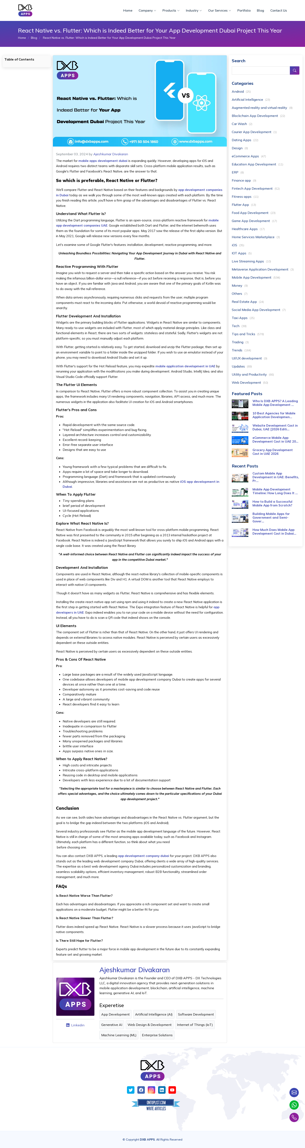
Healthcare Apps (248, 229)
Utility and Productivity (253, 374)
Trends (241, 350)
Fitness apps (245, 196)
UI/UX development (249, 358)
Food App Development (254, 213)
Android (241, 91)
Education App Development (257, 164)
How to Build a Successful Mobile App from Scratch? (272, 503)
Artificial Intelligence (251, 99)
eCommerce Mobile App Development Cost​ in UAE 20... (275, 439)
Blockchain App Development (258, 116)
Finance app (244, 180)
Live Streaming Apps (251, 261)
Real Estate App (248, 302)
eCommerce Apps (249, 156)
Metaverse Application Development (263, 269)
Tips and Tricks (248, 334)
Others (240, 293)
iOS (238, 245)
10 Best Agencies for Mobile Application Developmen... (274, 415)
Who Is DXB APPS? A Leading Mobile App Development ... (275, 403)
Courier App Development (254, 132)
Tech (239, 326)
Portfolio (244, 10)
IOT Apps (242, 253)
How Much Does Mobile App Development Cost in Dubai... (274, 531)
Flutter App (244, 205)
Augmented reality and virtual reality (262, 108)
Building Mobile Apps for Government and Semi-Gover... (271, 517)
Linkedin (77, 1025)
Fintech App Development (256, 188)
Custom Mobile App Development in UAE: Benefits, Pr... (276, 477)
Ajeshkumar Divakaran (110, 154)
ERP (238, 172)
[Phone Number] (294, 1117)
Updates (242, 366)
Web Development (250, 382)
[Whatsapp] (294, 1105)
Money (240, 285)
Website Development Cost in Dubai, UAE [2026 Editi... (275, 427)
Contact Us (278, 10)
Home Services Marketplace (256, 237)
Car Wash (242, 124)
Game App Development (254, 221)
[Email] (294, 1092)
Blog (260, 10)
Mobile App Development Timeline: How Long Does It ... (275, 491)
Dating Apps (245, 140)
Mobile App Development (256, 277)
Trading (240, 342)
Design (240, 148)
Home (127, 10)
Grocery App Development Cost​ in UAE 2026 (273, 452)
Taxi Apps (243, 318)
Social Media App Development (259, 310)
